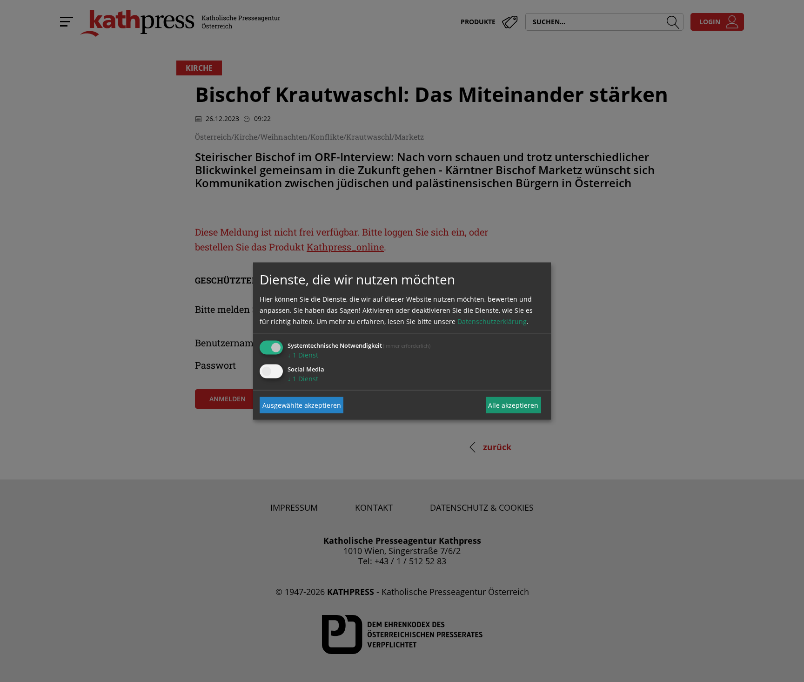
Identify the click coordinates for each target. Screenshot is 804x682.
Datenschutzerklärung (492, 321)
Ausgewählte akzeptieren (301, 404)
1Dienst (303, 355)
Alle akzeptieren (513, 404)
